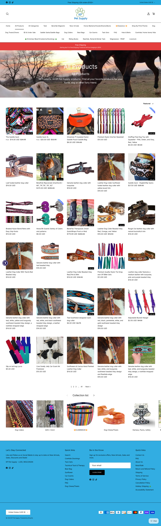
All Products (19, 26)
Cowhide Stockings (72, 458)
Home (8, 26)
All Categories (34, 26)
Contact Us (140, 455)
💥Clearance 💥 (121, 26)
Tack (45, 26)
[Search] (7, 13)
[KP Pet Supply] (80, 13)
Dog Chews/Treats (72, 486)
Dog (153, 26)
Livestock (132, 39)
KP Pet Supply (15, 518)
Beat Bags (81, 32)
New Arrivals (74, 26)
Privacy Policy (141, 479)
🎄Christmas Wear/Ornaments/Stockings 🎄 (41, 39)
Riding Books (73, 39)
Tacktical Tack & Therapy (75, 465)
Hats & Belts (126, 32)
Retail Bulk (140, 465)
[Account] (148, 13)
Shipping (139, 472)
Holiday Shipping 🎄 (143, 486)
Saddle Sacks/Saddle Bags (50, 32)
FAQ (115, 32)
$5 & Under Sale (30, 32)
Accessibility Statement (145, 490)
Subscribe (97, 472)
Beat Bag (68, 469)
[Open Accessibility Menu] (5, 263)
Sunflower (69, 472)
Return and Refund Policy (145, 469)
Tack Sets (105, 32)
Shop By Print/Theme (139, 26)
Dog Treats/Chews (12, 32)
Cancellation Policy (143, 483)
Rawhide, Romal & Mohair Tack (94, 39)
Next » (88, 387)
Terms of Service (142, 476)
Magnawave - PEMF (117, 39)
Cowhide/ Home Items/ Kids (145, 32)
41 (82, 387)
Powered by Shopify (26, 518)
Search (67, 455)
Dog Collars (68, 32)
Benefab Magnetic (58, 26)
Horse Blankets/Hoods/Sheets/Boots (97, 26)
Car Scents (93, 32)
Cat (63, 39)
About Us (139, 462)
